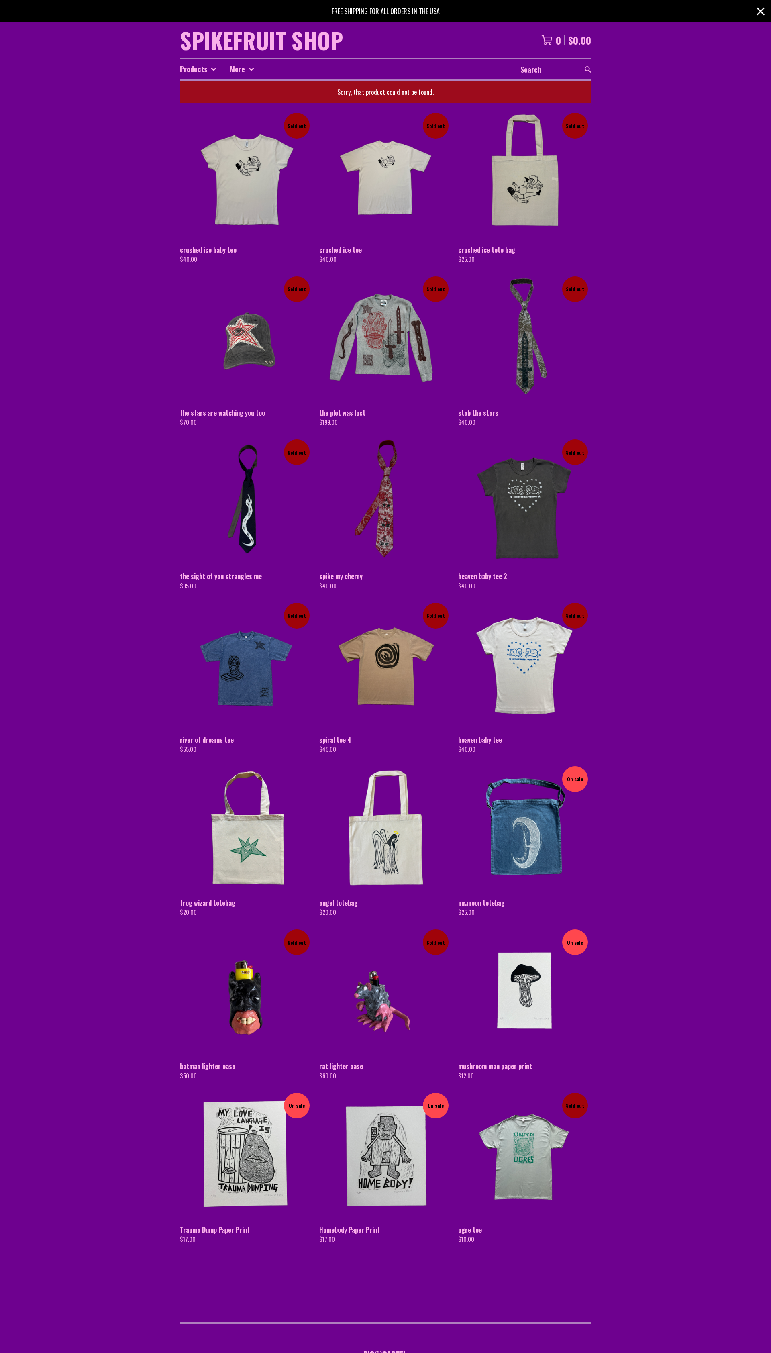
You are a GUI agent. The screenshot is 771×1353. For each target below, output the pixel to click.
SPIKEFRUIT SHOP (261, 40)
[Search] (587, 69)
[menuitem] (198, 69)
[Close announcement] (761, 11)
